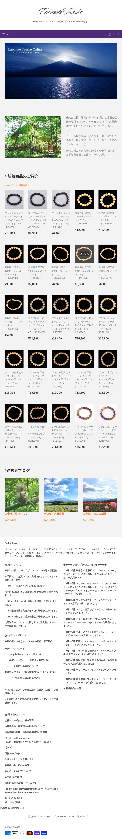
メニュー (10, 34)
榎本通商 (16, 827)
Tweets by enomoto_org (12, 808)
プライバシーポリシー (64, 816)
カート (116, 34)
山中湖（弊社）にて (16, 513)
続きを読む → (12, 519)
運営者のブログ (84, 816)
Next (115, 71)
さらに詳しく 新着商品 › (17, 185)
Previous (7, 71)
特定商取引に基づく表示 (39, 816)
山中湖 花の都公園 (94, 513)
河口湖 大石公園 (54, 513)
